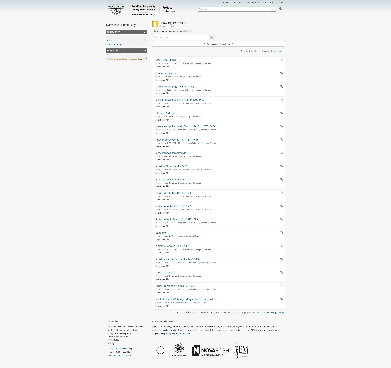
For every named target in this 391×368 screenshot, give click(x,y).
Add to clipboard (281, 59)
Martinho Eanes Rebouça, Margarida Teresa (126, 58)
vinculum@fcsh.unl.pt (123, 348)
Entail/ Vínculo (116, 50)
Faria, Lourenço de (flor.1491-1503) (175, 285)
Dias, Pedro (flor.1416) (168, 60)
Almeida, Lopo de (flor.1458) (171, 246)
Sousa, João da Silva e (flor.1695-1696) (177, 219)
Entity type (113, 32)
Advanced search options (218, 43)
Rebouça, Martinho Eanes (170, 179)
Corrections (237, 2)
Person (110, 40)
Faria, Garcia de (164, 272)
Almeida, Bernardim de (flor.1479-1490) (177, 259)
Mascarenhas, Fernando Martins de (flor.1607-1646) (185, 126)
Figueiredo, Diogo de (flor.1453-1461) (176, 139)
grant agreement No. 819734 (177, 333)
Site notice (268, 2)
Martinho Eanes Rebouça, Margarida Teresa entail (184, 299)
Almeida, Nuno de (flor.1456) (171, 166)
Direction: (266, 51)
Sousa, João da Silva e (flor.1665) (173, 206)
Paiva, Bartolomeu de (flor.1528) (173, 192)
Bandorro (161, 232)
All (108, 36)
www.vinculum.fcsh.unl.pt (119, 355)
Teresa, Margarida (165, 73)
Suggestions (253, 2)
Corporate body (114, 44)
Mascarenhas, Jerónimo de (170, 153)
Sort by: (244, 51)
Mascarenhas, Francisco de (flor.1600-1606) (180, 99)
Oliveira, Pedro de (165, 113)
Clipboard (280, 9)
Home (225, 2)
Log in (280, 2)
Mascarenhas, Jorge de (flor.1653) (174, 86)
